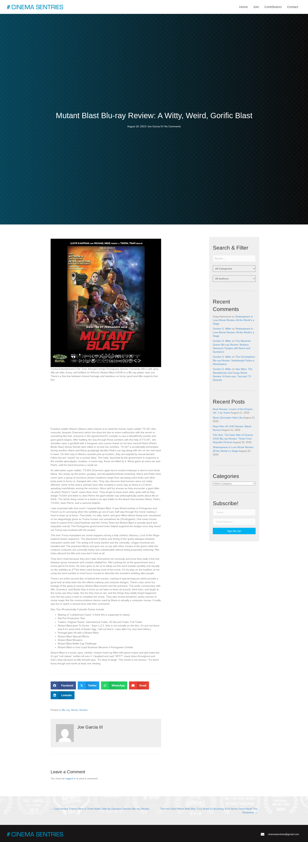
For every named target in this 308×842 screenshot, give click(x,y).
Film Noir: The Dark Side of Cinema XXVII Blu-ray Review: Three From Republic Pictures (233, 438)
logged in (70, 778)
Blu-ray (66, 709)
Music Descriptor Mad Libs (228, 417)
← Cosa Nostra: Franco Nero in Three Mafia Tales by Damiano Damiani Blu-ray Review (100, 808)
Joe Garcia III (155, 126)
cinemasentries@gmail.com (283, 834)
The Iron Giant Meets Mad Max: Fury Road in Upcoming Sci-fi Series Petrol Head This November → (208, 810)
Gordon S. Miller (222, 328)
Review (83, 709)
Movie (74, 709)
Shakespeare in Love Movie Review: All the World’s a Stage (233, 320)
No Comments (173, 126)
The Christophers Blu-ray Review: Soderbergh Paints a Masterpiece (234, 360)
